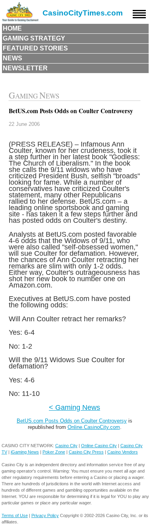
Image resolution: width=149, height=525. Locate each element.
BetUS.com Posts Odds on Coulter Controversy (72, 421)
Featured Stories (35, 48)
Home (12, 28)
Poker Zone (54, 452)
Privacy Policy (45, 515)
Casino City (66, 445)
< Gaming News (74, 407)
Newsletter (25, 68)
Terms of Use (15, 515)
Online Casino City (99, 445)
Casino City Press (86, 452)
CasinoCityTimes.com (83, 13)
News (12, 58)
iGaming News (25, 452)
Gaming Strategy (34, 38)
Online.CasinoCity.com (94, 427)
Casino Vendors (122, 452)
